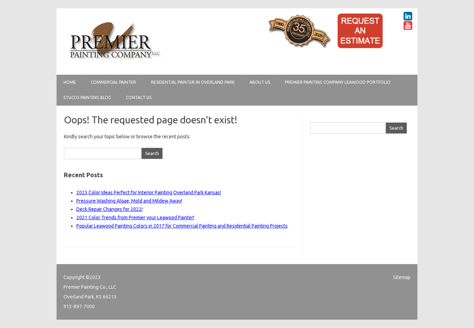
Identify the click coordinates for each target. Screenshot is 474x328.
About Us (259, 82)
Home (70, 82)
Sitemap (401, 277)
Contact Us (138, 97)
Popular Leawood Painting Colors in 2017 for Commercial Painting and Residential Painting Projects (182, 226)
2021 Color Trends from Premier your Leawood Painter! (135, 217)
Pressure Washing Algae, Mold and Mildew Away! (129, 201)
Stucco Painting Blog (87, 97)
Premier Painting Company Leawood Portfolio (337, 82)
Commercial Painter (113, 82)
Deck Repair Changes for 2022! (109, 209)
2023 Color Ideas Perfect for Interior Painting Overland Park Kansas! (148, 192)
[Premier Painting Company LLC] (114, 63)
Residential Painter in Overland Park (193, 82)
